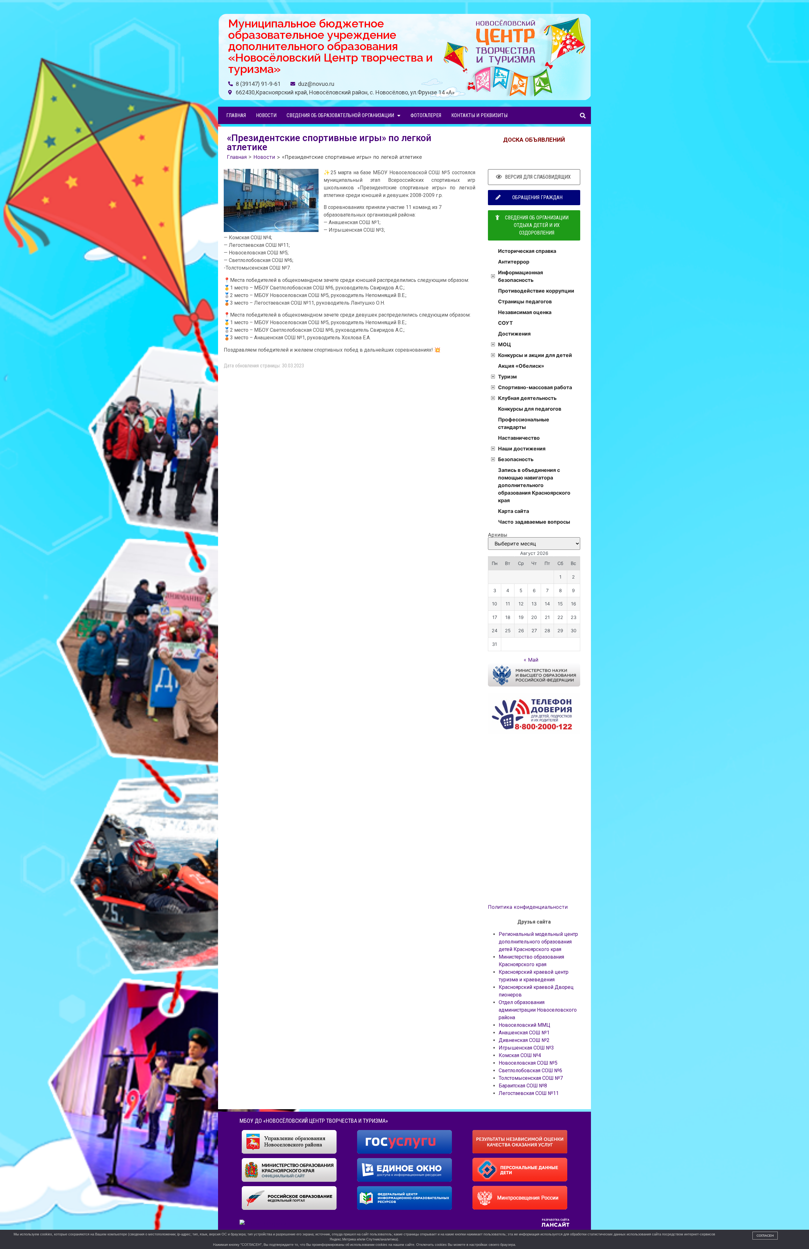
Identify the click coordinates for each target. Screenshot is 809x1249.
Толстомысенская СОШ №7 (531, 1078)
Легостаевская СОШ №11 (529, 1093)
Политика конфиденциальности (528, 907)
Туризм (507, 376)
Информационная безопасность (520, 276)
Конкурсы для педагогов (529, 409)
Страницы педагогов (525, 301)
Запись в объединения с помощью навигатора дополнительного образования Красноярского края (534, 485)
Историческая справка (527, 251)
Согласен (765, 1235)
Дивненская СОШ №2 (524, 1040)
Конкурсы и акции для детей (535, 355)
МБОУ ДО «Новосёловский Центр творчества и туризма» (314, 1120)
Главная (236, 115)
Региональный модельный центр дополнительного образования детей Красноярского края (538, 941)
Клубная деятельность (527, 398)
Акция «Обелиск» (521, 366)
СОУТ (505, 323)
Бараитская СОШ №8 (523, 1086)
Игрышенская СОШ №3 (526, 1048)
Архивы (497, 534)
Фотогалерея (426, 115)
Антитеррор (513, 262)
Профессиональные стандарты (523, 423)
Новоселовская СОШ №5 (528, 1063)
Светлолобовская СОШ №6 (530, 1071)
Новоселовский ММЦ (524, 1025)
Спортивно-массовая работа (535, 387)
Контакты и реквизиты (479, 115)
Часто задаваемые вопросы (534, 522)
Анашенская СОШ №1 (524, 1033)
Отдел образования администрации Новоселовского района (538, 1009)
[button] (582, 115)
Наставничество (519, 438)
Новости (266, 115)
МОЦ (504, 344)
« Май (531, 660)
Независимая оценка (524, 312)
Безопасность (515, 459)
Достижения (514, 333)
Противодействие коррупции (536, 291)
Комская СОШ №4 (520, 1055)
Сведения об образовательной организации (340, 115)
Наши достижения (521, 448)
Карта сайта (513, 511)
